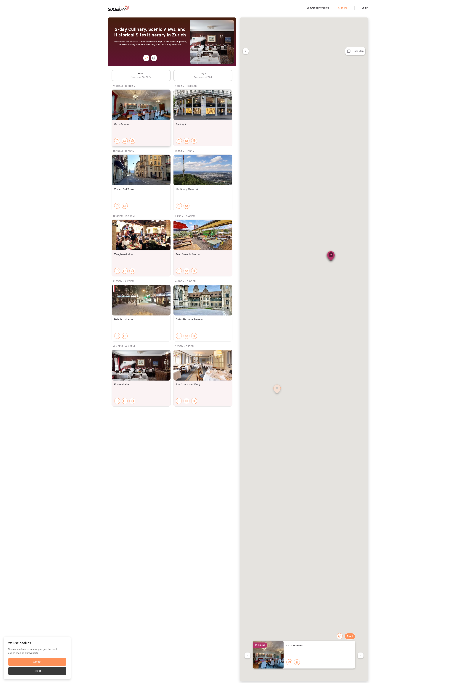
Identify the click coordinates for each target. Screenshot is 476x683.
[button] (331, 256)
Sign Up (342, 7)
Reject (37, 671)
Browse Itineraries (318, 7)
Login (364, 7)
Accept (37, 661)
